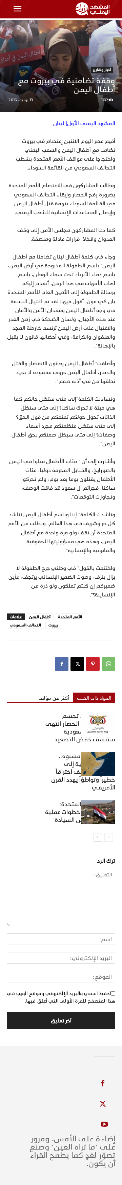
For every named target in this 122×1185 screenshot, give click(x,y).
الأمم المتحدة (70, 617)
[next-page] (98, 837)
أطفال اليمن (39, 617)
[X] (77, 664)
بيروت (53, 625)
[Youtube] (104, 1124)
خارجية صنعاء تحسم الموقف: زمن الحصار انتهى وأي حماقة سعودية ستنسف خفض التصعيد (80, 727)
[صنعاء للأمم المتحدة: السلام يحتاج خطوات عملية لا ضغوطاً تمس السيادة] (98, 812)
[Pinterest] (93, 664)
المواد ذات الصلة (94, 698)
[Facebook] (61, 664)
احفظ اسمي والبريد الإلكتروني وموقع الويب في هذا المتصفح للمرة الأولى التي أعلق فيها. (61, 997)
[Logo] (94, 8)
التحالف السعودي (25, 625)
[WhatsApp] (108, 664)
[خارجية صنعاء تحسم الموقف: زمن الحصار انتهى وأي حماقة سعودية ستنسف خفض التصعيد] (98, 724)
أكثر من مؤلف (54, 698)
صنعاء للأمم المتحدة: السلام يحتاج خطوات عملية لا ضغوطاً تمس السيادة (80, 812)
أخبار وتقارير (102, 70)
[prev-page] (108, 837)
